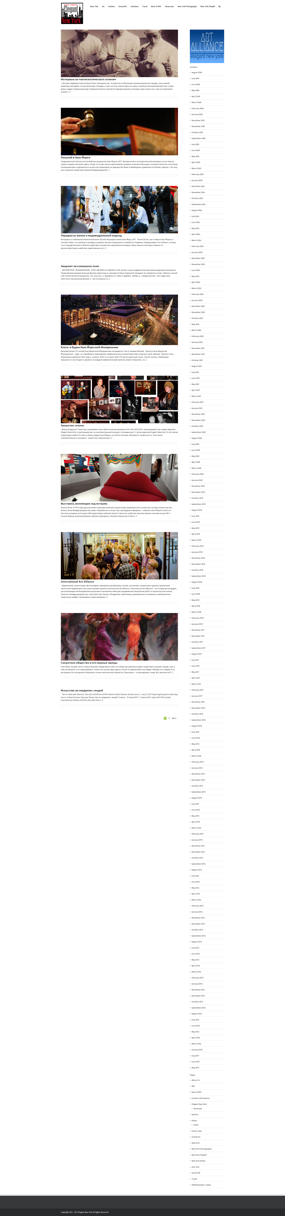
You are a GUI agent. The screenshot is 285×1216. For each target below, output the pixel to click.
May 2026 (195, 90)
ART (193, 1086)
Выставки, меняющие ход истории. (84, 503)
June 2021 (196, 378)
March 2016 (196, 756)
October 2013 (197, 930)
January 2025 (197, 180)
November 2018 (198, 564)
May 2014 (195, 888)
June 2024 (196, 222)
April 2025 (196, 162)
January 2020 (197, 480)
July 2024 (195, 216)
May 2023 (195, 276)
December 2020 (198, 414)
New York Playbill (199, 1155)
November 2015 (198, 780)
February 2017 (198, 690)
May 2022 (195, 324)
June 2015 (196, 810)
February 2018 (198, 618)
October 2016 (197, 714)
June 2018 (196, 594)
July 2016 (195, 732)
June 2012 (196, 1026)
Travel (194, 1179)
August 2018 (197, 582)
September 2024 (199, 204)
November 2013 (198, 924)
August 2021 (197, 366)
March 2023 (196, 288)
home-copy (197, 1131)
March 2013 (196, 972)
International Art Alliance (77, 581)
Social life (196, 1173)
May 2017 (195, 672)
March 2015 (196, 828)
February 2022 (198, 336)
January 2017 (197, 696)
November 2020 (198, 420)
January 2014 (197, 912)
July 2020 (195, 444)
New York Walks (198, 1161)
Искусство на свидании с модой (82, 690)
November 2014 (198, 852)
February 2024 (198, 246)
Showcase (197, 1108)
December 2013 (198, 918)
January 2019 (197, 552)
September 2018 (199, 576)
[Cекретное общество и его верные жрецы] (119, 637)
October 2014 (197, 858)
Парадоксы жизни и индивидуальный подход (91, 235)
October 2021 (197, 360)
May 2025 (195, 156)
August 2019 (197, 510)
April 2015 (196, 822)
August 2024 (197, 210)
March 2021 (196, 396)
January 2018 (197, 624)
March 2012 (196, 1044)
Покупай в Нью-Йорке (75, 157)
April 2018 (196, 606)
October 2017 (197, 642)
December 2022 (198, 306)
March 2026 (196, 102)
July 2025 (195, 144)
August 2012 (197, 1014)
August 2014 (197, 870)
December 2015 (198, 774)
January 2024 (197, 252)
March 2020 (196, 468)
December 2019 (198, 486)
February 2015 (198, 834)
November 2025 (198, 126)
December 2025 (198, 120)
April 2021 (196, 390)
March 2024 (196, 240)
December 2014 (198, 846)
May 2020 (195, 456)
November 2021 (198, 354)
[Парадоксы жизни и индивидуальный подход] (119, 209)
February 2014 (198, 906)
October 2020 (197, 426)
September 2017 (198, 648)
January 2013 (197, 984)
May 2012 (195, 1032)
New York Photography (202, 1149)
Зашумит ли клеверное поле (80, 266)
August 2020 (197, 438)
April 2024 (196, 234)
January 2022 (197, 342)
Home (194, 1120)
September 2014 (199, 864)
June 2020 (196, 450)
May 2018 (195, 600)
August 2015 (197, 798)
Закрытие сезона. (72, 425)
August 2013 (197, 942)
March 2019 (196, 540)
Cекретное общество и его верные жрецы (89, 662)
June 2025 (196, 150)
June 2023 (196, 270)
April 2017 (196, 678)
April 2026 (196, 96)
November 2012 (198, 996)
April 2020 (196, 462)
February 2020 (198, 474)
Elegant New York (199, 1104)
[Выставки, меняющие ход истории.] (119, 477)
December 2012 (198, 990)
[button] (219, 6)
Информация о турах (201, 1185)
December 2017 (198, 630)
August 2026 (197, 72)
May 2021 (195, 384)
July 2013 (195, 948)
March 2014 (196, 900)
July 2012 (195, 1020)
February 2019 (198, 546)
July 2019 (195, 516)
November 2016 (198, 708)
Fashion (195, 1114)
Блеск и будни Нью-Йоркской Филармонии (89, 347)
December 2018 (198, 558)
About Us (196, 1080)
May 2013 (195, 960)
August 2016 (197, 726)
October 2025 (197, 132)
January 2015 (197, 840)
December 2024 (198, 186)
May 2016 (195, 744)
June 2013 (196, 954)
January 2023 (197, 300)
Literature (196, 1137)
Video (195, 1125)
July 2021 (195, 372)
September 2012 (198, 1008)
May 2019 (195, 528)
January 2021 (197, 408)
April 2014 (196, 894)
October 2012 (197, 1002)
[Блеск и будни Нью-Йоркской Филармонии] (119, 320)
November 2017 (198, 636)
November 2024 (198, 192)
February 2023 (198, 294)
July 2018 (195, 588)
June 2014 (196, 882)
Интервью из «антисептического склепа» (88, 79)
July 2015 (195, 804)
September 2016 (199, 720)
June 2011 (196, 1062)
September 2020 (199, 432)
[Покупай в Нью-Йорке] (119, 131)
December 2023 (198, 258)
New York (196, 1143)
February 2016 (198, 762)
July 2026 (195, 78)
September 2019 (199, 504)
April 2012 (196, 1038)
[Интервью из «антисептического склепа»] (119, 53)
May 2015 (195, 816)
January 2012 (197, 1050)
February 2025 (198, 174)
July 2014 (195, 876)
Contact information (201, 1098)
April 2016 (196, 750)
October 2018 (197, 570)
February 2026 (198, 108)
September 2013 (198, 936)
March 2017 (196, 684)
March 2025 (196, 168)
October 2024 (197, 198)
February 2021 (198, 402)
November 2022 (198, 312)
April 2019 (196, 534)
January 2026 (197, 114)
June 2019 (196, 522)
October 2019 (197, 498)
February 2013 (198, 978)
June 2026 (196, 84)
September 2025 (199, 138)
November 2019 (198, 492)
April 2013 (196, 966)
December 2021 (198, 348)
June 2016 (196, 738)
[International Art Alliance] (119, 556)
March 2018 (196, 612)
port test (195, 1167)
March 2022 (196, 330)
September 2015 (199, 792)
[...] (69, 92)
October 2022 (197, 318)
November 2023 (198, 264)
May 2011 (195, 1068)
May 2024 (195, 228)
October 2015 (197, 786)
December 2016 (198, 702)
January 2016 (197, 768)
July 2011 (195, 1056)
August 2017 (197, 654)
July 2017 (195, 660)
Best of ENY (197, 1092)
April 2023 (196, 282)
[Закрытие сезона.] (119, 399)
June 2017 (196, 666)
